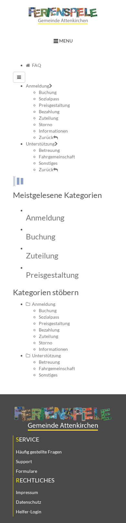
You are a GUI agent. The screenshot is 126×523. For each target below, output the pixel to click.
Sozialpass (49, 317)
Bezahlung (49, 329)
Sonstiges (48, 375)
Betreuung (49, 362)
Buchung (40, 236)
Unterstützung (45, 355)
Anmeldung (45, 217)
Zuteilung (42, 255)
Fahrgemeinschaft (57, 368)
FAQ (35, 65)
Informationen (53, 349)
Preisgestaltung (52, 274)
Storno (45, 342)
